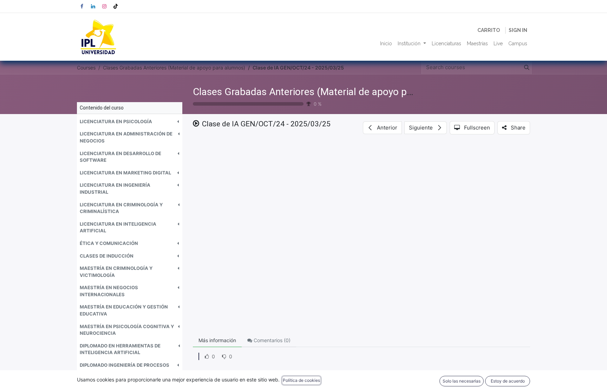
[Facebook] (82, 6)
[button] (129, 122)
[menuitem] (386, 43)
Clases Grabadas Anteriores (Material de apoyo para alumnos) (328, 92)
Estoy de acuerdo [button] (508, 381)
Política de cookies (301, 380)
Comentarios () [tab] (271, 340)
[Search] (525, 67)
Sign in (518, 30)
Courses (86, 68)
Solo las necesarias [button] (462, 381)
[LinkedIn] (93, 6)
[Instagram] (104, 6)
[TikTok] (115, 6)
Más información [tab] (217, 340)
